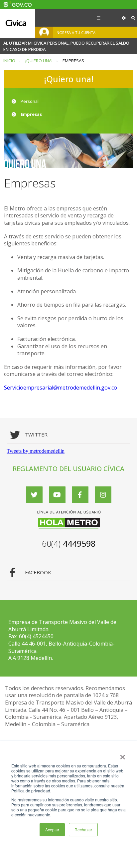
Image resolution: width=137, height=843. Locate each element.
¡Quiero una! (39, 60)
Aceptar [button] (52, 829)
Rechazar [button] (83, 829)
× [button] (122, 754)
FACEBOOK (38, 572)
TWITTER (36, 434)
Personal (30, 101)
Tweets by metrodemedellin (36, 451)
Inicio (9, 60)
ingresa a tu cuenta (75, 32)
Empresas (31, 114)
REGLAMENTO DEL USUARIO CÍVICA (68, 468)
